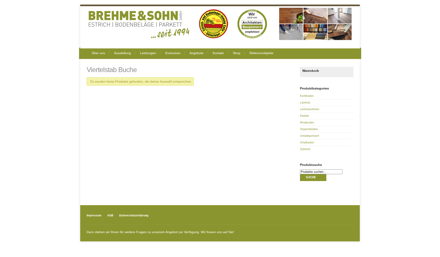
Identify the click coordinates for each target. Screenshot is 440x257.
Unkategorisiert (309, 135)
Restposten (307, 122)
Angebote (197, 53)
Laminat (305, 102)
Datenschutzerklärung (133, 215)
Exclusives (172, 53)
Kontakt (218, 53)
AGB (110, 215)
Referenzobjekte (261, 53)
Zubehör (305, 149)
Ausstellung (122, 53)
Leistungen (148, 53)
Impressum (94, 215)
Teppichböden (309, 129)
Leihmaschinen (309, 109)
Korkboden (307, 96)
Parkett (304, 115)
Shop (236, 53)
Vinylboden (307, 142)
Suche (311, 177)
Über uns (98, 53)
